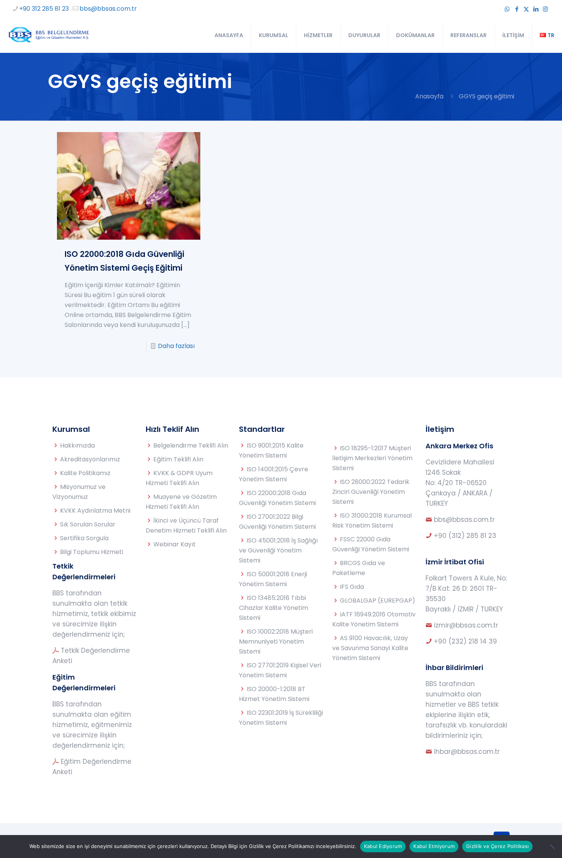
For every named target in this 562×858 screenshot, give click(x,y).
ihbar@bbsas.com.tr (467, 751)
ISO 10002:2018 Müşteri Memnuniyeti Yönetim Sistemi (276, 641)
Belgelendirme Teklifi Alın (190, 445)
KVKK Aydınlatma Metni (95, 510)
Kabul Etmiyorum (434, 846)
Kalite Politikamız (85, 473)
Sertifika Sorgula (84, 538)
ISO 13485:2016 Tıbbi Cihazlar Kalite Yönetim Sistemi (273, 607)
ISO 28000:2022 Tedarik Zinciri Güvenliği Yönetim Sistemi (370, 491)
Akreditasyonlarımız (90, 459)
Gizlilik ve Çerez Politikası (497, 846)
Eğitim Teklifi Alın (178, 459)
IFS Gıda (352, 586)
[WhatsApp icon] (507, 9)
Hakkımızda (77, 445)
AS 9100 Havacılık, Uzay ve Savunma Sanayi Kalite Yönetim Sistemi (370, 648)
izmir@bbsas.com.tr (466, 625)
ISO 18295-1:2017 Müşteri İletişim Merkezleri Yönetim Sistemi (372, 458)
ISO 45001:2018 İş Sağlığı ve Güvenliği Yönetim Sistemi (278, 550)
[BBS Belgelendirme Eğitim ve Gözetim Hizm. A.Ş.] (48, 35)
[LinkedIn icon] (536, 9)
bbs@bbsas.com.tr (108, 8)
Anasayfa (429, 96)
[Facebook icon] (517, 9)
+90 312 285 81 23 (44, 8)
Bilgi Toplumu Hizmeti (91, 551)
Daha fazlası (176, 346)
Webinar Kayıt (174, 544)
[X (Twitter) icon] (526, 9)
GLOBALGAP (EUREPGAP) (377, 600)
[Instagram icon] (545, 9)
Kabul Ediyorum (383, 846)
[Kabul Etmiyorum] (552, 846)
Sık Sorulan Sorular (87, 524)
